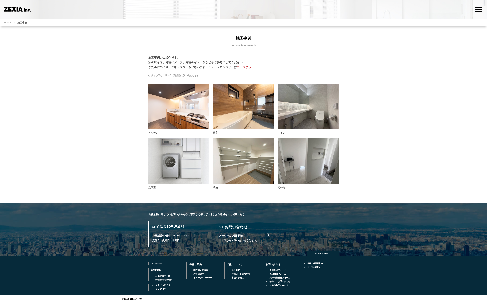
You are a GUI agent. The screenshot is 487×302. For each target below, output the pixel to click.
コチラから (244, 67)
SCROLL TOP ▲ (323, 253)
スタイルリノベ (162, 285)
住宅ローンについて (241, 274)
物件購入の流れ (200, 270)
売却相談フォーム (278, 274)
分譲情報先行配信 (163, 279)
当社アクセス (238, 277)
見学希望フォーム (278, 270)
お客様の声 (198, 274)
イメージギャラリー (202, 277)
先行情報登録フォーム (280, 277)
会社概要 (236, 270)
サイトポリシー (315, 267)
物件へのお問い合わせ (280, 281)
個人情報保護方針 (316, 263)
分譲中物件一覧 (162, 276)
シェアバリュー (162, 289)
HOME (158, 263)
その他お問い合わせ (279, 285)
